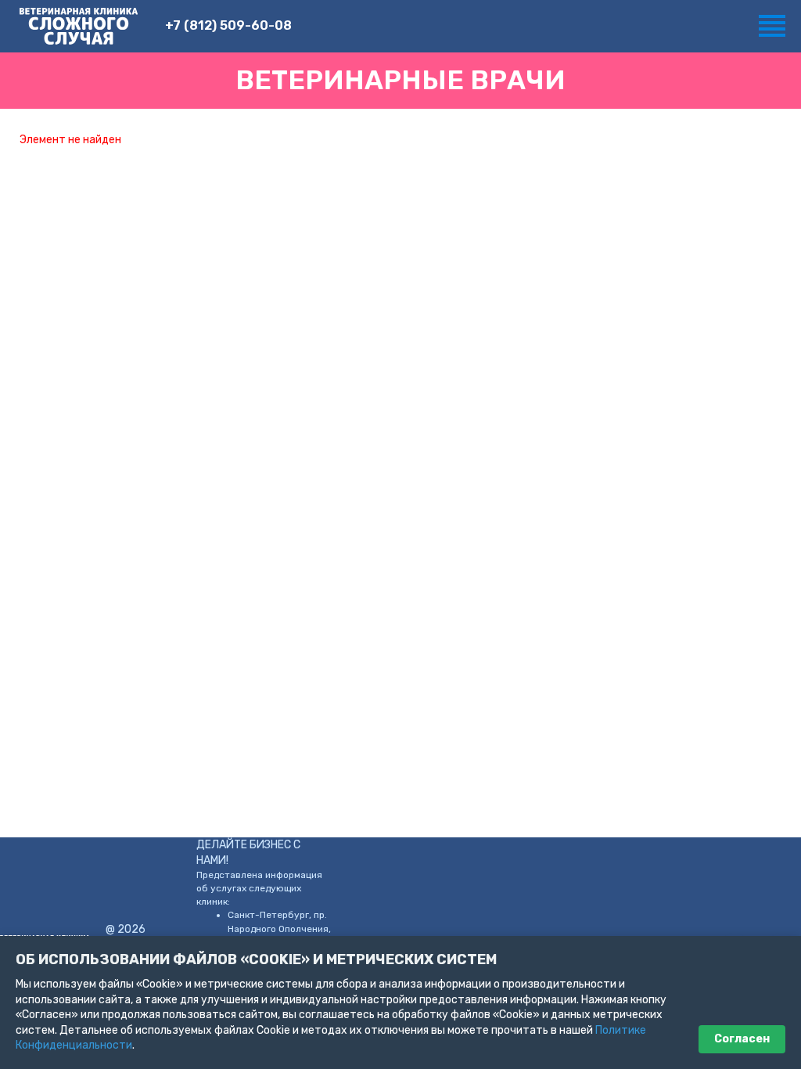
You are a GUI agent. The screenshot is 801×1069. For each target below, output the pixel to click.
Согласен (742, 1039)
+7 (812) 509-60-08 (228, 25)
